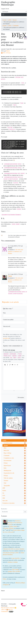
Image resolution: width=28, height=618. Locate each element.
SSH (3, 498)
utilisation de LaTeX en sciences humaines (14, 549)
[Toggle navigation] (3, 14)
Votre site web (6, 326)
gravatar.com (6, 338)
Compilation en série (9, 458)
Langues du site (5, 8)
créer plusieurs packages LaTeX (11, 552)
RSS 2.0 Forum (6, 53)
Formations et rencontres (8, 503)
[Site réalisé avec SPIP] (24, 604)
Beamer (15, 20)
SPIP (3, 488)
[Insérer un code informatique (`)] (17, 365)
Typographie (7, 485)
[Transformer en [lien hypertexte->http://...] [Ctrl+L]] (10, 365)
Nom (4, 313)
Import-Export (7, 465)
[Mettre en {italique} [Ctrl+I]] (7, 365)
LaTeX (9, 20)
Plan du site (4, 607)
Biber (5, 448)
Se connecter (11, 607)
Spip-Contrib (15, 569)
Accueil (4, 20)
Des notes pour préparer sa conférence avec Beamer (15, 251)
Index (5, 468)
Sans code (4, 500)
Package (6, 475)
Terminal (6, 480)
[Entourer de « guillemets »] (15, 365)
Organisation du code (9, 473)
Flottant (5, 463)
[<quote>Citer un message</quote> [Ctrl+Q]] (12, 365)
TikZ (5, 483)
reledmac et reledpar (13, 562)
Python (4, 490)
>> (25, 511)
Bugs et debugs (7, 453)
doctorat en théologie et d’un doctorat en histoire (15, 522)
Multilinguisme (7, 470)
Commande (16, 25)
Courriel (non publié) (8, 319)
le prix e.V (16, 558)
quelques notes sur (14, 571)
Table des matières (8, 478)
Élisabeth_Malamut (8, 528)
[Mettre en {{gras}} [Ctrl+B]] (5, 365)
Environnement (7, 460)
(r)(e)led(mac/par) (8, 443)
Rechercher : (4, 509)
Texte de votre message (9, 350)
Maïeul (8, 51)
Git (3, 493)
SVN (3, 495)
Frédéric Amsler (13, 526)
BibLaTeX (6, 450)
